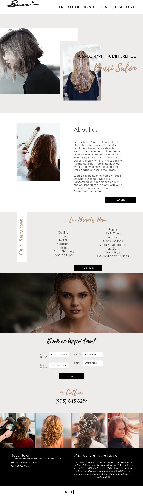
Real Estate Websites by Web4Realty (108, 491)
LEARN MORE (120, 200)
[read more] (101, 477)
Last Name (43, 366)
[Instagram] (66, 492)
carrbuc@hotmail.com (25, 462)
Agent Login (133, 491)
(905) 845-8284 (22, 466)
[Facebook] (72, 492)
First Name (43, 355)
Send (71, 376)
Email (77, 354)
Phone (77, 362)
